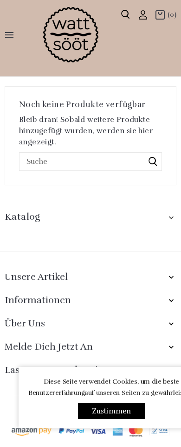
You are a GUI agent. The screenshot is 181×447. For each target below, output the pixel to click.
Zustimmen (111, 411)
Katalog (22, 217)
